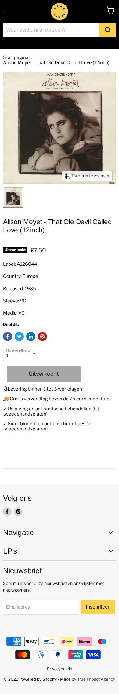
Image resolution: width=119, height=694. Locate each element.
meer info (99, 399)
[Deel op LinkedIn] (30, 336)
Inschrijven (98, 607)
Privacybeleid (59, 668)
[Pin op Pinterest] (42, 336)
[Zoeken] (107, 30)
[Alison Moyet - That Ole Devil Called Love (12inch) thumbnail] (13, 197)
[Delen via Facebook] (7, 336)
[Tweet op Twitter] (19, 336)
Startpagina (15, 57)
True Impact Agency (96, 679)
